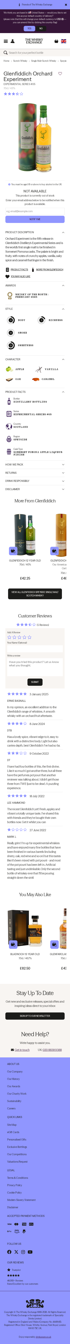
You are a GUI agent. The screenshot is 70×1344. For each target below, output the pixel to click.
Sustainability (14, 1101)
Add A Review (13, 632)
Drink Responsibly (17, 481)
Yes (29, 28)
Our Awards (13, 1086)
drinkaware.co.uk (43, 1337)
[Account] (12, 41)
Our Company (14, 1071)
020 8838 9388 (52, 1050)
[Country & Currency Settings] (63, 41)
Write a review (13, 655)
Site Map (12, 1124)
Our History (13, 1079)
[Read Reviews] (22, 94)
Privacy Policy (14, 1185)
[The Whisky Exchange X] (16, 1252)
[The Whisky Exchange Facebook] (9, 1252)
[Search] (6, 52)
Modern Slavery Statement (21, 1200)
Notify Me (35, 219)
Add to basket (13, 551)
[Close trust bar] (66, 4)
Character (12, 359)
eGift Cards (13, 1132)
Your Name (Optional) (17, 642)
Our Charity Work (16, 1093)
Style (9, 309)
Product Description (19, 232)
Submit (35, 682)
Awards (10, 285)
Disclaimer (12, 489)
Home (6, 61)
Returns (11, 472)
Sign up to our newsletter (35, 1016)
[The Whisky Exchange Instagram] (23, 1252)
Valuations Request (17, 1161)
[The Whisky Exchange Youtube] (30, 1252)
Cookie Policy (14, 1192)
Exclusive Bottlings (17, 1147)
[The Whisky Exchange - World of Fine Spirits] (34, 41)
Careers (11, 1108)
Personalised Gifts (16, 1139)
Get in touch (22, 1050)
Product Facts (15, 392)
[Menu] (6, 41)
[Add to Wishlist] (60, 74)
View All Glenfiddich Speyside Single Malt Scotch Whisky (35, 594)
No (41, 28)
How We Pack (14, 464)
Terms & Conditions (17, 1177)
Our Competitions (17, 1154)
